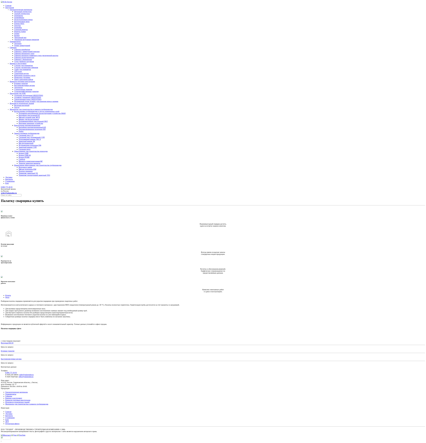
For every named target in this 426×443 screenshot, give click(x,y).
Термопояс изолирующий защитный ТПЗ (34, 175)
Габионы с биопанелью (23, 59)
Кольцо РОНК (24, 157)
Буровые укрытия (21, 83)
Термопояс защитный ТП (28, 173)
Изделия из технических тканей (22, 103)
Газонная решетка (21, 29)
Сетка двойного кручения (24, 61)
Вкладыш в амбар (25, 167)
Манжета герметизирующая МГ (31, 161)
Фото (7, 297)
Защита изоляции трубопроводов (26, 133)
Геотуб (16, 107)
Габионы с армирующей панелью (27, 51)
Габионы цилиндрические (24, 57)
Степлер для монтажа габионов (26, 67)
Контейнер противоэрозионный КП (32, 127)
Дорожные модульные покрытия (26, 39)
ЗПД (7, 422)
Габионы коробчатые (22, 49)
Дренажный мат (20, 37)
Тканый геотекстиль (22, 14)
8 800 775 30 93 (6, 187)
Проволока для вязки (22, 77)
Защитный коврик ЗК (27, 141)
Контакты (9, 179)
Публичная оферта (12, 424)
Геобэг (21, 131)
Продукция (9, 8)
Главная (8, 6)
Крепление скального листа (24, 75)
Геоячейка (18, 27)
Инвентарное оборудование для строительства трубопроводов (37, 165)
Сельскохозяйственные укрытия (26, 91)
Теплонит (18, 43)
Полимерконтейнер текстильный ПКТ (33, 121)
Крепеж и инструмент (18, 63)
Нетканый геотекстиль (23, 12)
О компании (10, 181)
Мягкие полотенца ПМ (27, 169)
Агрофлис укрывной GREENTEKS (27, 97)
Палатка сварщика (26, 171)
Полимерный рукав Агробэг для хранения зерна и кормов (36, 101)
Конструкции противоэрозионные (27, 125)
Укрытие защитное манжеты (29, 163)
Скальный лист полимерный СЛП (32, 137)
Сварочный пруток (21, 73)
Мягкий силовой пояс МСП (29, 117)
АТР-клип (18, 71)
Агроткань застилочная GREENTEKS (28, 95)
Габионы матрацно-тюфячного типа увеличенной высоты (36, 55)
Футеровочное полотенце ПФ (30, 145)
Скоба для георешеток (22, 69)
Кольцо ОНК (24, 153)
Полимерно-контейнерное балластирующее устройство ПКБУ (42, 113)
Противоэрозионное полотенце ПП (32, 129)
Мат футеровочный (26, 143)
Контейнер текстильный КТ (29, 115)
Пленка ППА (19, 24)
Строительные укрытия (23, 89)
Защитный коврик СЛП (28, 147)
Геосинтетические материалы (21, 10)
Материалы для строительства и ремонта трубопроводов (31, 109)
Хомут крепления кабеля (23, 79)
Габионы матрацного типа (24, 53)
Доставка (8, 177)
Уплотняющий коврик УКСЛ (30, 139)
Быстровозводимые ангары (24, 85)
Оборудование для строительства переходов (31, 151)
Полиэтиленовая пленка (23, 20)
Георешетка (18, 16)
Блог (7, 183)
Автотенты (18, 87)
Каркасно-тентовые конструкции (22, 81)
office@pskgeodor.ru (26, 377)
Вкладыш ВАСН (7, 343)
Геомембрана (19, 18)
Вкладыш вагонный (21, 105)
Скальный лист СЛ (26, 135)
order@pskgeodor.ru (26, 375)
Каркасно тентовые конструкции (17, 400)
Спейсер (22, 159)
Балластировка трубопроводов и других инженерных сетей (36, 111)
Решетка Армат (20, 31)
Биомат (17, 35)
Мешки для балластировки (29, 119)
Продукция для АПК (18, 93)
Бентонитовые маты (22, 22)
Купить (8, 295)
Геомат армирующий (22, 45)
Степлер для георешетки (23, 65)
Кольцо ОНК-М (25, 155)
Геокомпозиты (15, 41)
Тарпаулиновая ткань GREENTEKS (27, 99)
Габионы (13, 47)
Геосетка (17, 26)
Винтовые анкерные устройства (31, 123)
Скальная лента (24, 149)
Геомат (16, 33)
